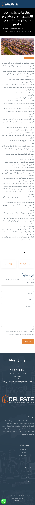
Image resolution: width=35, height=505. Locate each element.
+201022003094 (18, 370)
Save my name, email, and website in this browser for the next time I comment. (20, 333)
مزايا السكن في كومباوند (8, 264)
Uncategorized (29, 58)
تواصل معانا (17, 360)
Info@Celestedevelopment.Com (17, 381)
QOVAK (17, 501)
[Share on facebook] (32, 252)
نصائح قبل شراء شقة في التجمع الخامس (26, 264)
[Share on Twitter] (29, 252)
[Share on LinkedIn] (27, 252)
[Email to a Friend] (24, 252)
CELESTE (21, 495)
